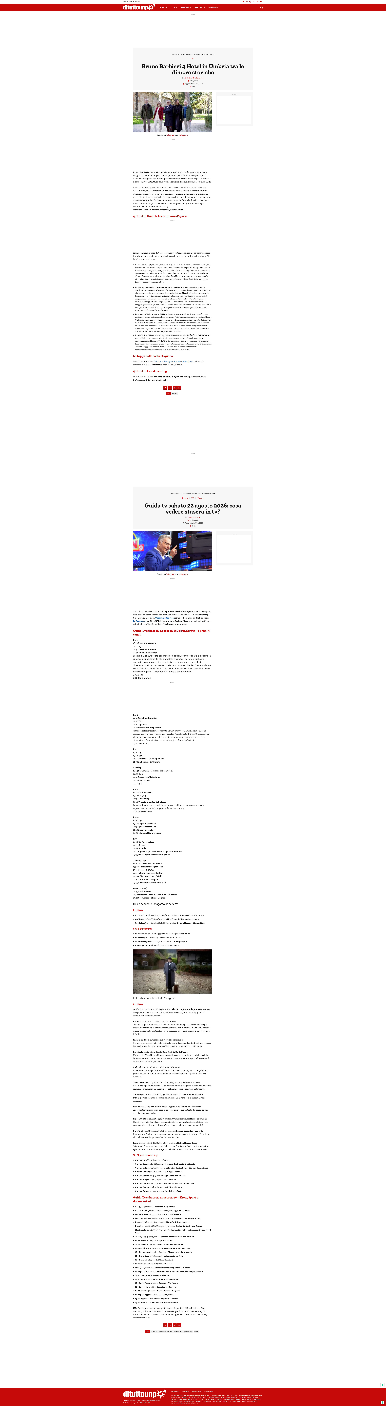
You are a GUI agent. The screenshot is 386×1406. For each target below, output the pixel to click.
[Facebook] (243, 2)
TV (181, 54)
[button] (261, 7)
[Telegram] (250, 2)
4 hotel (174, 394)
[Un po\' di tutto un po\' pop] (139, 7)
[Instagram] (246, 2)
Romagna (168, 361)
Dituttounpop (175, 54)
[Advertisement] (193, 29)
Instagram (183, 135)
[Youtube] (261, 2)
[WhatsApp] (257, 2)
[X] (254, 2)
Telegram (170, 135)
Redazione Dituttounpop (194, 78)
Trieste (157, 361)
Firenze (177, 361)
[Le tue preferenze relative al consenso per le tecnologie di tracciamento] (382, 1402)
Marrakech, (188, 361)
